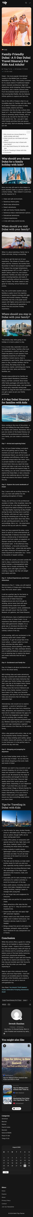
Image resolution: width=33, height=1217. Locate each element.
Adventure (5, 1118)
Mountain (4, 1130)
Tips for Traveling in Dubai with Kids (15, 150)
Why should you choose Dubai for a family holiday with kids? (15, 135)
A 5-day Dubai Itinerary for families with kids (16, 147)
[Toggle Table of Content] (27, 131)
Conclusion (7, 152)
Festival (4, 1124)
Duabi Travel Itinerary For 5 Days (11, 1000)
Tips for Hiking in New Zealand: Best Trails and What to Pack (15, 1078)
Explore (4, 1194)
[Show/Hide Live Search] (26, 3)
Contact (4, 1203)
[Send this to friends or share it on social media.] (30, 1004)
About (3, 1197)
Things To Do (7, 69)
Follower (12, 1027)
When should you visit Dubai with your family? (16, 139)
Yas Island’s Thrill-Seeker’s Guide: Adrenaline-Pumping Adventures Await (15, 989)
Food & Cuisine (6, 1127)
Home (3, 1191)
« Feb (5, 1172)
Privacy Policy (6, 1200)
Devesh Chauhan (16, 1023)
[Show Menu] (30, 3)
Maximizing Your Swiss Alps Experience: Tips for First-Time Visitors (21, 1100)
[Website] (4, 1033)
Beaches (4, 1121)
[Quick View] (4, 1045)
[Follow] (20, 1018)
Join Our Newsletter (8, 1206)
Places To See (6, 1135)
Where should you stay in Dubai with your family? (15, 143)
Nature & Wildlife (6, 1132)
